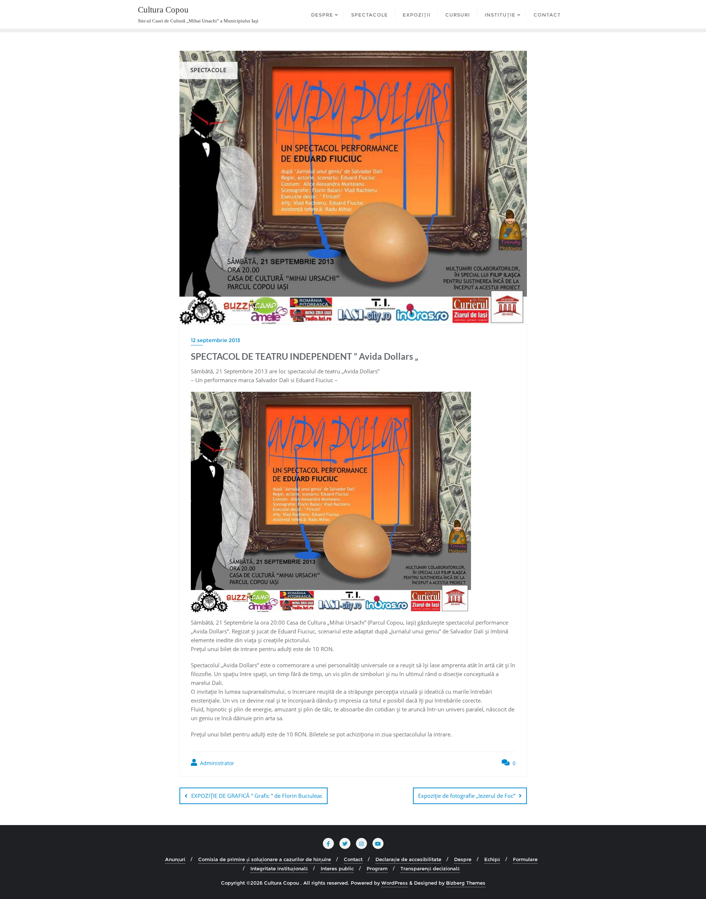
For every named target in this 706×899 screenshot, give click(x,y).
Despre (462, 859)
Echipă (492, 859)
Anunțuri (175, 859)
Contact (353, 859)
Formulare (525, 859)
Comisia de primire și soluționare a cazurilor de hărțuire (264, 859)
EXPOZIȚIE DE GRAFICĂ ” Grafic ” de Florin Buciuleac (256, 795)
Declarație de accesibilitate (408, 859)
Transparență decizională (430, 868)
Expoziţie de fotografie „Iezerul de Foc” (466, 795)
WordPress (394, 883)
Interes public (337, 868)
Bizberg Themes (465, 883)
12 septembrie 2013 (215, 340)
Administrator (216, 763)
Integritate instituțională (279, 868)
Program (377, 868)
